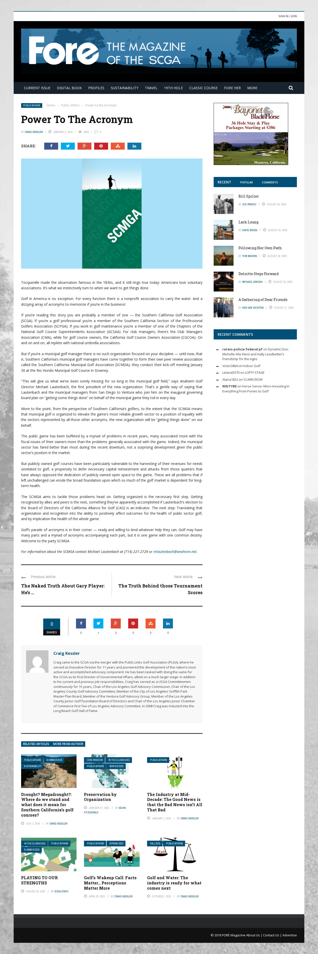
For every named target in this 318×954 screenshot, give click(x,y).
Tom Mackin (249, 256)
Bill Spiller (248, 196)
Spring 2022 (116, 843)
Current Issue (37, 87)
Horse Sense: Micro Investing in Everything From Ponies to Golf (255, 388)
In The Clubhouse (119, 760)
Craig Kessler (34, 132)
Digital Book (69, 87)
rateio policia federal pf (242, 349)
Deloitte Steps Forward (258, 273)
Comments (270, 182)
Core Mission (95, 760)
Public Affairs (31, 105)
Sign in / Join (287, 16)
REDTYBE (229, 386)
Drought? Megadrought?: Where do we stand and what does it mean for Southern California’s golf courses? (47, 805)
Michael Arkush (252, 282)
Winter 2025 (117, 766)
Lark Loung (248, 222)
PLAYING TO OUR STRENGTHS (39, 880)
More (252, 87)
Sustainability (124, 87)
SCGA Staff (62, 891)
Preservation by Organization (100, 797)
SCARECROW (253, 379)
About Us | (254, 935)
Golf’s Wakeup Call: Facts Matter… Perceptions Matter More (110, 883)
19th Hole (173, 87)
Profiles (96, 87)
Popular (246, 182)
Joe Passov (249, 204)
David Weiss (249, 230)
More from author (68, 744)
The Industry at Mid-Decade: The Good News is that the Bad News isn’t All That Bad (174, 802)
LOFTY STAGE (255, 372)
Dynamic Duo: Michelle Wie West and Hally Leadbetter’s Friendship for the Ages (255, 354)
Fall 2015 (155, 843)
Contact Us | (272, 935)
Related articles (36, 744)
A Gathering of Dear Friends (262, 299)
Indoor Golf (251, 366)
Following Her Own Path (260, 248)
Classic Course (203, 87)
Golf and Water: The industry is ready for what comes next (174, 883)
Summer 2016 (54, 760)
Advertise (289, 935)
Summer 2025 (32, 849)
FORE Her (232, 87)
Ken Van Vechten (253, 307)
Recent (224, 182)
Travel (151, 87)
